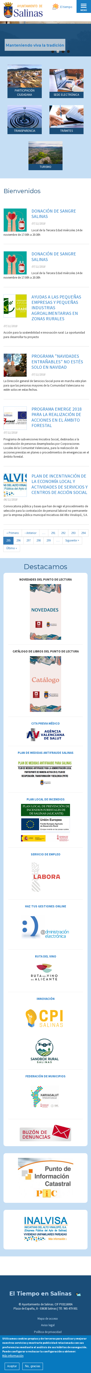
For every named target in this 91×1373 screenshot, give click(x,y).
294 (84, 533)
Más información (13, 1356)
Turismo (45, 167)
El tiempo (66, 7)
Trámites (66, 131)
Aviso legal (48, 1325)
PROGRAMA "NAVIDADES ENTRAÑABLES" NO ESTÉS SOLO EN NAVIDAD (57, 361)
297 (29, 540)
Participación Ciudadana (25, 92)
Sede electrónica (66, 95)
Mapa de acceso (48, 1319)
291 (54, 533)
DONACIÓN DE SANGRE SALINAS (54, 213)
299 (49, 540)
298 (39, 540)
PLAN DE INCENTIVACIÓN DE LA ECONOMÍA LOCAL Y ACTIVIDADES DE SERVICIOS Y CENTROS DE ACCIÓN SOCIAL (60, 484)
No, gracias (32, 1366)
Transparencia (24, 131)
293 (74, 533)
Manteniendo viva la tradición (35, 45)
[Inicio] (23, 10)
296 (19, 540)
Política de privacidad (48, 1332)
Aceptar (12, 1366)
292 (64, 533)
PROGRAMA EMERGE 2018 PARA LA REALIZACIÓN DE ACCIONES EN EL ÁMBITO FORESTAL (57, 417)
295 (10, 541)
